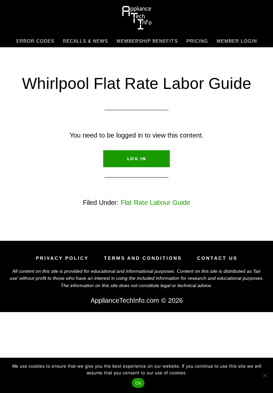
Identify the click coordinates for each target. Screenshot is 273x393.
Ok (138, 383)
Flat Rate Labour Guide (155, 202)
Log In (136, 159)
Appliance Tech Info (136, 17)
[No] (264, 375)
